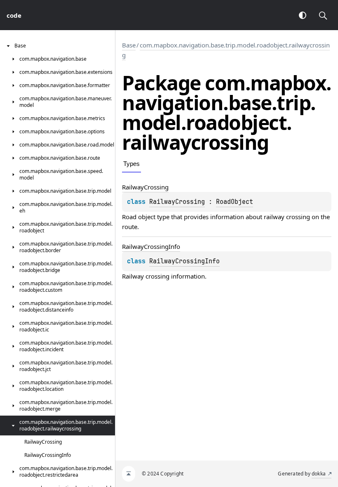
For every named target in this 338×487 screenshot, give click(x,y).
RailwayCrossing (177, 202)
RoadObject (234, 202)
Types (131, 163)
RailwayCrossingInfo (184, 261)
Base (129, 45)
